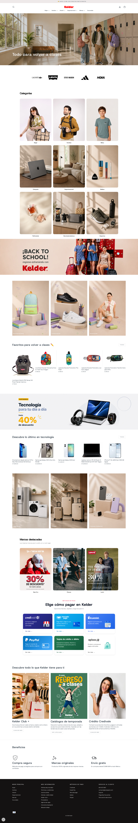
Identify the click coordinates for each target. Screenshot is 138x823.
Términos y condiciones (47, 790)
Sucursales (90, 10)
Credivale (72, 787)
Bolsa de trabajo (45, 807)
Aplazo (71, 795)
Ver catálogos (57, 732)
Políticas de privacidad (47, 787)
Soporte (101, 792)
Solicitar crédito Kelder (47, 795)
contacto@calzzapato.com (106, 790)
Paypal (71, 797)
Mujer (46, 10)
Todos (122, 344)
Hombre (54, 10)
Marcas (81, 10)
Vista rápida (23, 377)
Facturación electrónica (105, 797)
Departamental (71, 10)
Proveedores (44, 800)
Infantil (62, 10)
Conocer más (17, 730)
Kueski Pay (72, 790)
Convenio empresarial (47, 805)
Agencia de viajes (45, 802)
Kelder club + (44, 797)
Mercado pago (74, 792)
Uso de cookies (45, 792)
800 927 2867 (102, 787)
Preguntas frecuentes (104, 795)
